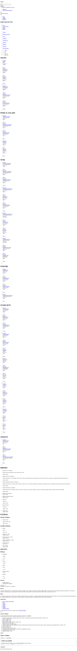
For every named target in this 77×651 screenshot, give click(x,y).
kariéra (4, 29)
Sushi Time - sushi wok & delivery (6, 21)
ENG (4, 16)
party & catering (5, 26)
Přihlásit (4, 18)
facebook (4, 583)
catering (4, 604)
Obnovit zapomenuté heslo (7, 10)
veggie (5, 50)
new (5, 52)
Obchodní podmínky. (22, 610)
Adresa (4, 17)
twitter (7, 583)
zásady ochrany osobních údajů (8, 601)
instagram (10, 583)
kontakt (4, 28)
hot (5, 51)
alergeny (4, 607)
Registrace (4, 9)
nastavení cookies (6, 608)
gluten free (6, 55)
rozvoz (4, 27)
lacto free (6, 53)
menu (4, 25)
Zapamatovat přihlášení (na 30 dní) (8, 7)
